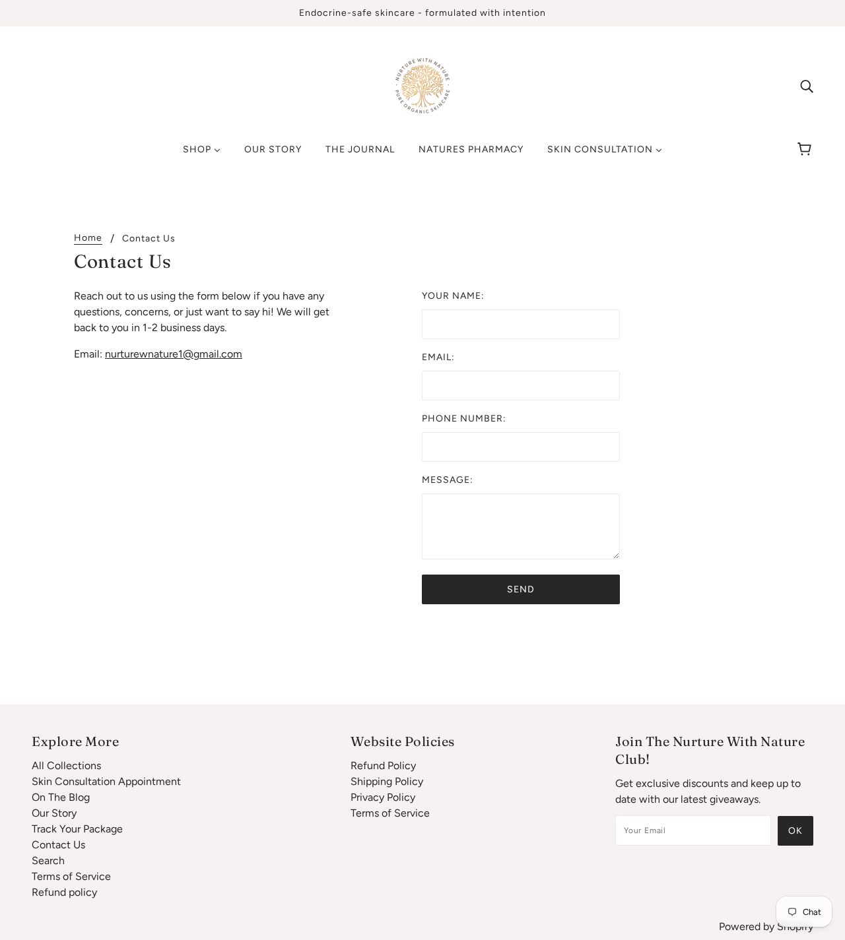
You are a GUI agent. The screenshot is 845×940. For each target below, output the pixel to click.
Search (48, 860)
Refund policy (64, 892)
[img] (807, 86)
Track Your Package (77, 829)
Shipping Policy (387, 781)
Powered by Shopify (766, 926)
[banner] (422, 84)
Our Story (54, 813)
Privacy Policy (383, 797)
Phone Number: (464, 418)
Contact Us (58, 844)
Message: (447, 480)
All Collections (66, 765)
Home (88, 238)
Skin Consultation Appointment (106, 781)
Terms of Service (71, 876)
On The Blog (61, 797)
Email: (438, 357)
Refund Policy (383, 765)
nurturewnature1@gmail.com (173, 354)
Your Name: (453, 295)
